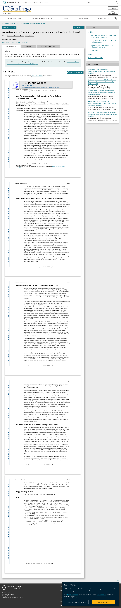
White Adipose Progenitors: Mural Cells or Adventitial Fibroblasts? (103, 36)
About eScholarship (15, 18)
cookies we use (101, 595)
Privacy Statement (72, 595)
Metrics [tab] (28, 47)
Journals (65, 18)
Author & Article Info (95, 58)
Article (90, 32)
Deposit (113, 8)
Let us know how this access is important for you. (22, 64)
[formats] (14, 27)
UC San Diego (7, 13)
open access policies (72, 62)
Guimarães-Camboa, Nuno (15, 36)
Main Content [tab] (11, 47)
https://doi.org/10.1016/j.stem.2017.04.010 (15, 42)
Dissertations (83, 18)
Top (117, 580)
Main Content (10, 72)
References (94, 50)
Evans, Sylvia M (29, 36)
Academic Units (103, 18)
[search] (116, 2)
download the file (37, 76)
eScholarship (5, 23)
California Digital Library (8, 594)
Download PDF (7, 27)
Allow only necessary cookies (77, 602)
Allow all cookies (103, 602)
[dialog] (90, 594)
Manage (113, 12)
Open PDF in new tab (76, 72)
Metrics (90, 54)
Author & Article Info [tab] (48, 47)
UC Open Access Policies (41, 18)
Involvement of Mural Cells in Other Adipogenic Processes (102, 46)
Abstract (8, 51)
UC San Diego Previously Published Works (33, 23)
